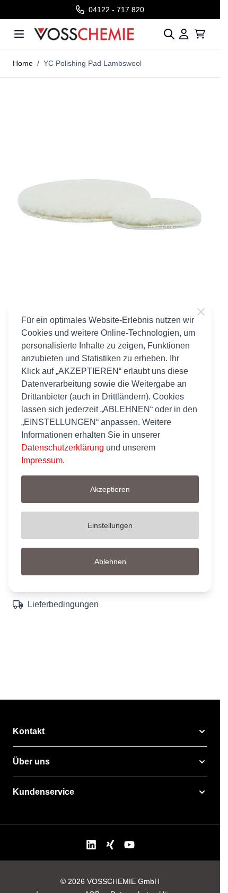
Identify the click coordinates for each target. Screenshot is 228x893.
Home (23, 63)
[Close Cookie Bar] (201, 311)
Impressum (42, 460)
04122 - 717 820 (116, 9)
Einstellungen (110, 525)
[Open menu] (19, 34)
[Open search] (169, 34)
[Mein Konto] (184, 34)
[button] (110, 731)
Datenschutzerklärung (62, 447)
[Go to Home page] (94, 34)
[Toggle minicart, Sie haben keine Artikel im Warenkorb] (199, 34)
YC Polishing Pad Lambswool (92, 63)
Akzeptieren (110, 489)
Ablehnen (110, 561)
